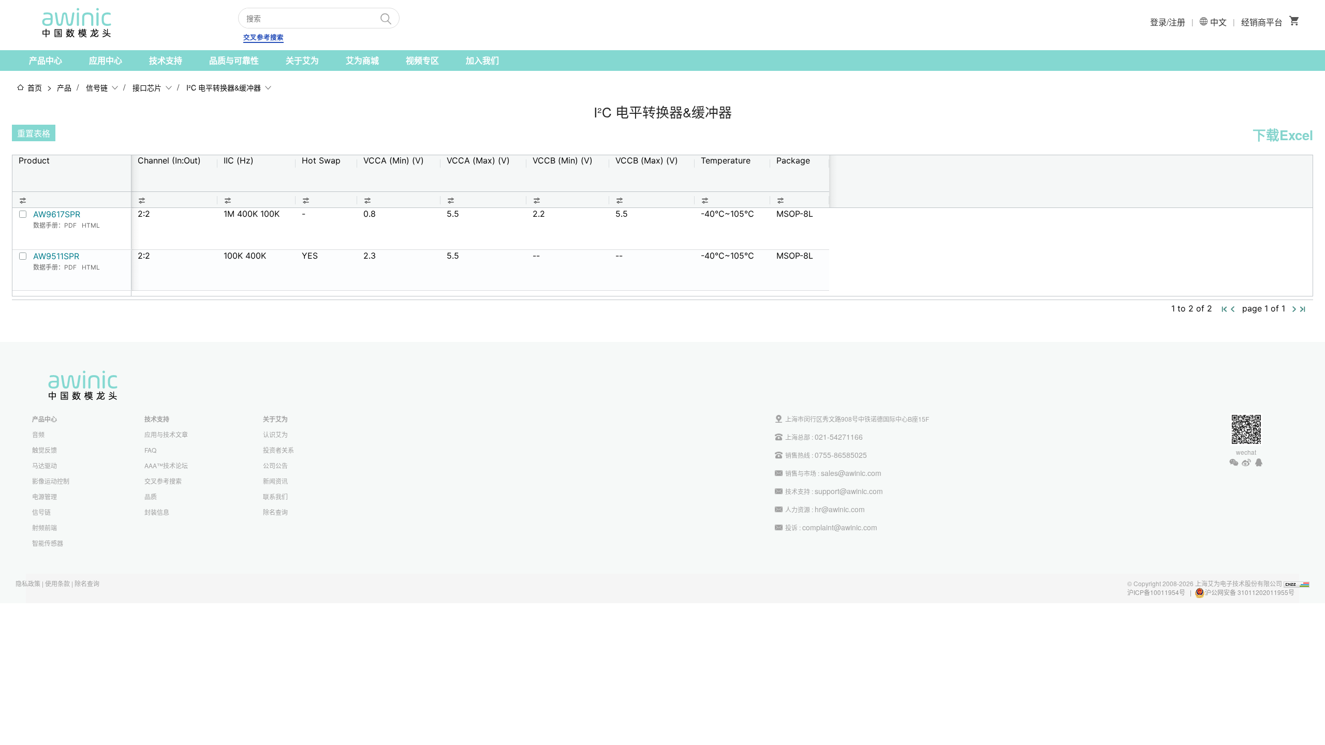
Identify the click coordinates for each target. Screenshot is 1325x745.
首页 (34, 87)
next (1294, 309)
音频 (38, 434)
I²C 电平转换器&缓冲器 (223, 87)
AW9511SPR (56, 256)
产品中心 (45, 60)
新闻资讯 (275, 480)
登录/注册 (1167, 22)
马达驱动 (44, 465)
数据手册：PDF (55, 225)
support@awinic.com (849, 491)
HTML (91, 225)
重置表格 (33, 133)
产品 (64, 87)
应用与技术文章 (166, 434)
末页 (1303, 310)
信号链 (97, 87)
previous (1233, 309)
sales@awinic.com (851, 473)
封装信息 (156, 512)
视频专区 (422, 60)
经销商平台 (1262, 22)
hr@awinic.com (840, 509)
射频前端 (44, 527)
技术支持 (165, 60)
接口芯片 (146, 87)
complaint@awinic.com (839, 527)
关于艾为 (302, 60)
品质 (150, 496)
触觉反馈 (44, 449)
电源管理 (44, 496)
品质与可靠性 (234, 60)
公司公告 (275, 465)
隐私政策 (28, 583)
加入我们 (482, 60)
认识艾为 (275, 434)
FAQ (150, 449)
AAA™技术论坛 (166, 465)
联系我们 (275, 496)
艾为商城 (362, 60)
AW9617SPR (56, 214)
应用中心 (105, 60)
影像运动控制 (50, 480)
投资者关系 (278, 449)
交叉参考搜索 (263, 37)
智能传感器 (47, 543)
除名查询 (275, 512)
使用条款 (57, 583)
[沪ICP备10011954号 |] (1295, 592)
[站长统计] (1296, 583)
